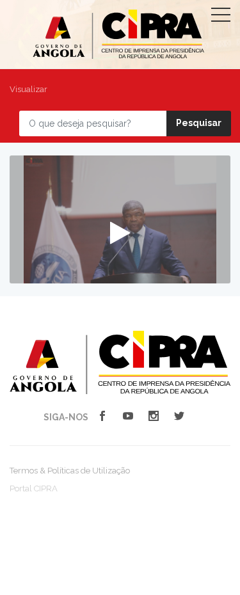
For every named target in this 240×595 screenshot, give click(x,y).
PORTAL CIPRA (118, 34)
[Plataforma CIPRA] (120, 361)
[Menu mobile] (220, 17)
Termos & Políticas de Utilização (70, 470)
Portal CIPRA (34, 488)
